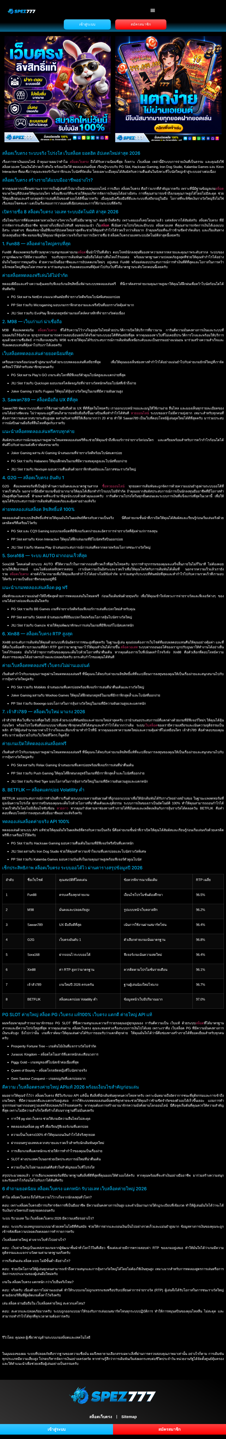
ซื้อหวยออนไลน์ (113, 486)
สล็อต (220, 188)
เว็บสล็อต (151, 725)
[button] (152, 10)
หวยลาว (62, 808)
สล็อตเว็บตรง (79, 162)
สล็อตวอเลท (129, 647)
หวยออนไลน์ (140, 413)
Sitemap (129, 1417)
